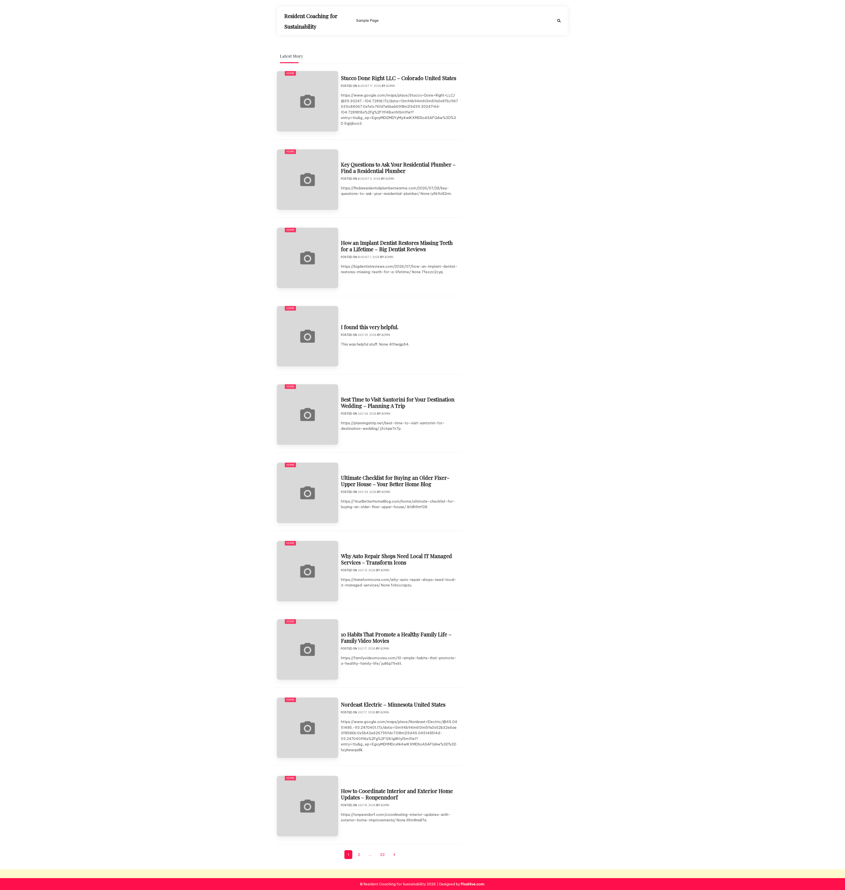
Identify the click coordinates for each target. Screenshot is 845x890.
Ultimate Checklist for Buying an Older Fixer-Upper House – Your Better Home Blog (395, 480)
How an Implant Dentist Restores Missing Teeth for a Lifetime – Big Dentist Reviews (397, 246)
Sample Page (367, 20)
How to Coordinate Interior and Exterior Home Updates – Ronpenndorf (397, 794)
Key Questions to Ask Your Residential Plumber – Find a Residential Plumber (398, 167)
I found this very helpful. (370, 326)
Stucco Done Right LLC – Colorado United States (398, 77)
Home (290, 73)
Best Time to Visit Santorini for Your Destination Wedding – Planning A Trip (397, 402)
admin (390, 86)
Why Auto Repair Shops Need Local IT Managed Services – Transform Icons (396, 559)
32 (382, 854)
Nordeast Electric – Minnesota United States (393, 704)
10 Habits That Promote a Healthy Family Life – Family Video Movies (396, 637)
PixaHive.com (472, 884)
